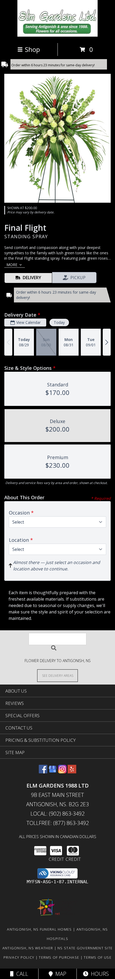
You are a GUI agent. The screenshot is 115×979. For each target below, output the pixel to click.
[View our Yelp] (72, 772)
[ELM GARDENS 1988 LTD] (57, 35)
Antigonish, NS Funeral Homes (39, 929)
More (11, 264)
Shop (32, 49)
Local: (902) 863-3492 (57, 813)
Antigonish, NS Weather (27, 948)
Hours (98, 973)
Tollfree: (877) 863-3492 (57, 823)
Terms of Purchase (59, 957)
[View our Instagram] (62, 772)
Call (21, 973)
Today (59, 322)
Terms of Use (98, 957)
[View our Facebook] (43, 772)
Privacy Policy (18, 957)
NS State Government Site (85, 948)
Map (59, 973)
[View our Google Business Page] (52, 772)
